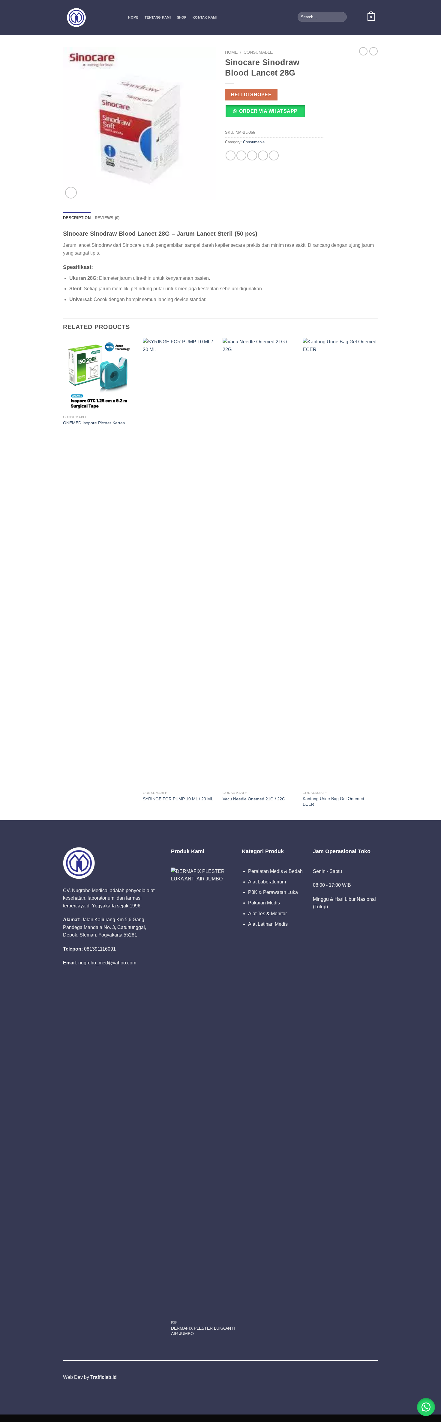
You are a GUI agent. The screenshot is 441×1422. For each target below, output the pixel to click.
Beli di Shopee (251, 94)
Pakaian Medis (264, 902)
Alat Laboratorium (267, 881)
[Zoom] (71, 193)
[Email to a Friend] (252, 155)
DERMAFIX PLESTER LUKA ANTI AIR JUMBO (203, 1331)
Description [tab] (77, 218)
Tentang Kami (158, 17)
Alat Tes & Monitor (267, 913)
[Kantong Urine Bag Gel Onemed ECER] (340, 563)
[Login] (353, 17)
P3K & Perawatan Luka (273, 892)
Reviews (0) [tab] (107, 218)
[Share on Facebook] (231, 155)
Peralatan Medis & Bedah (275, 871)
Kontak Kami (205, 17)
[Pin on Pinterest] (263, 155)
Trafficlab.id (103, 1377)
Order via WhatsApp (268, 111)
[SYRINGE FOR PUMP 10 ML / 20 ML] (180, 563)
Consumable (258, 52)
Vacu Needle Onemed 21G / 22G (254, 798)
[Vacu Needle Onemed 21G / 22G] (260, 563)
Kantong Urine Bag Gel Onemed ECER (333, 801)
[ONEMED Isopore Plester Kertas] (100, 375)
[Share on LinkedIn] (274, 155)
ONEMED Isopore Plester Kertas (94, 422)
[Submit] (341, 17)
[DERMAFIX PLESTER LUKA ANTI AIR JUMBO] (203, 1092)
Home (133, 17)
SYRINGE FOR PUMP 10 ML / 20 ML (178, 798)
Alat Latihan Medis (268, 924)
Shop (182, 17)
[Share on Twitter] (241, 155)
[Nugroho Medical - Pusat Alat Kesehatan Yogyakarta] (89, 17)
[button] (267, 113)
